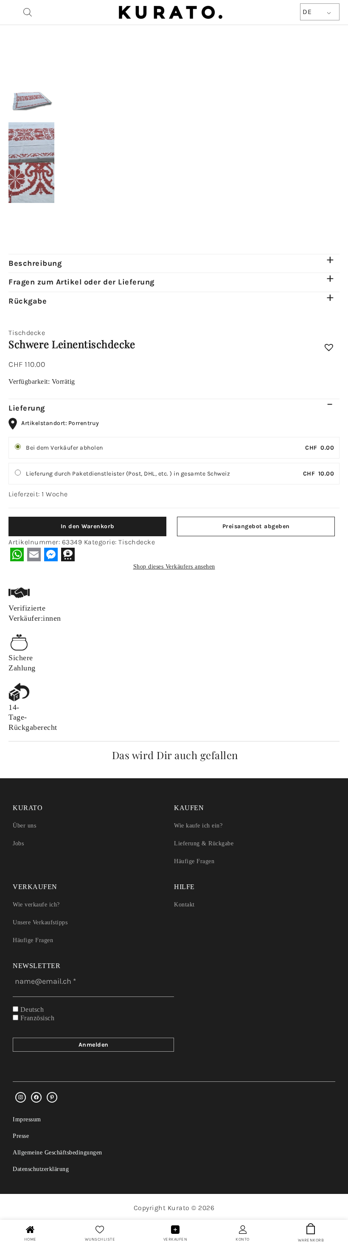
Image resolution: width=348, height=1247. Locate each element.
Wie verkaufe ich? (36, 904)
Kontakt (184, 904)
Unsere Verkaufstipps (40, 922)
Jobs (18, 843)
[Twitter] (36, 1097)
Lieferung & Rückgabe (203, 843)
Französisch (36, 1018)
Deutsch (31, 1009)
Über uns (24, 825)
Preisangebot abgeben (256, 526)
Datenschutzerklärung (41, 1169)
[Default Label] (52, 1097)
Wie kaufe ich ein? (198, 825)
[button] (329, 348)
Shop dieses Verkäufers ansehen (174, 566)
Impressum (27, 1119)
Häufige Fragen (194, 861)
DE (307, 12)
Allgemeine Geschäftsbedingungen (57, 1152)
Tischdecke (26, 333)
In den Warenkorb (88, 526)
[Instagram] (20, 1097)
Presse (21, 1136)
